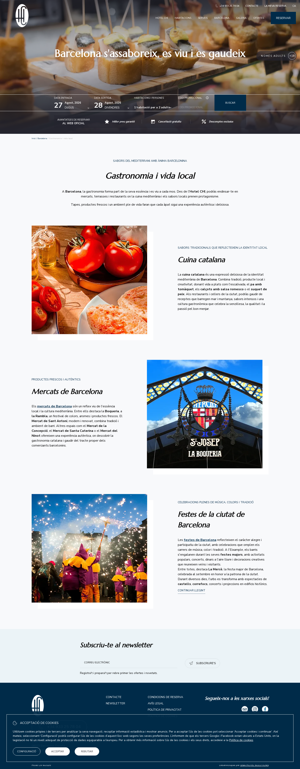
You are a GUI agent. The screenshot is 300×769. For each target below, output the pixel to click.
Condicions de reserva (165, 697)
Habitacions (183, 18)
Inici (34, 138)
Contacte (251, 6)
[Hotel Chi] (22, 26)
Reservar (283, 18)
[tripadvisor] (244, 710)
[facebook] (265, 710)
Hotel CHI (162, 18)
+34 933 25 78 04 (229, 6)
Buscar (230, 102)
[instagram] (254, 710)
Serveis (203, 18)
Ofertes (258, 18)
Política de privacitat (165, 710)
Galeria (241, 18)
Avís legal (155, 703)
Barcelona (221, 18)
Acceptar (57, 751)
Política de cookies (241, 740)
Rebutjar (87, 751)
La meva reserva (275, 6)
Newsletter (115, 703)
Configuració (26, 751)
